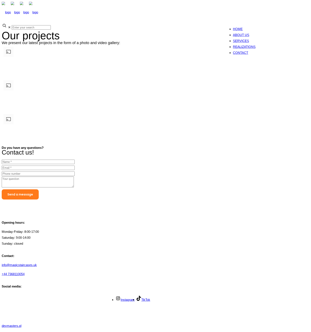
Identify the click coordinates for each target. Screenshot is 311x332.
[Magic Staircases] (20, 12)
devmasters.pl (11, 326)
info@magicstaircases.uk (19, 265)
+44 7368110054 (13, 274)
